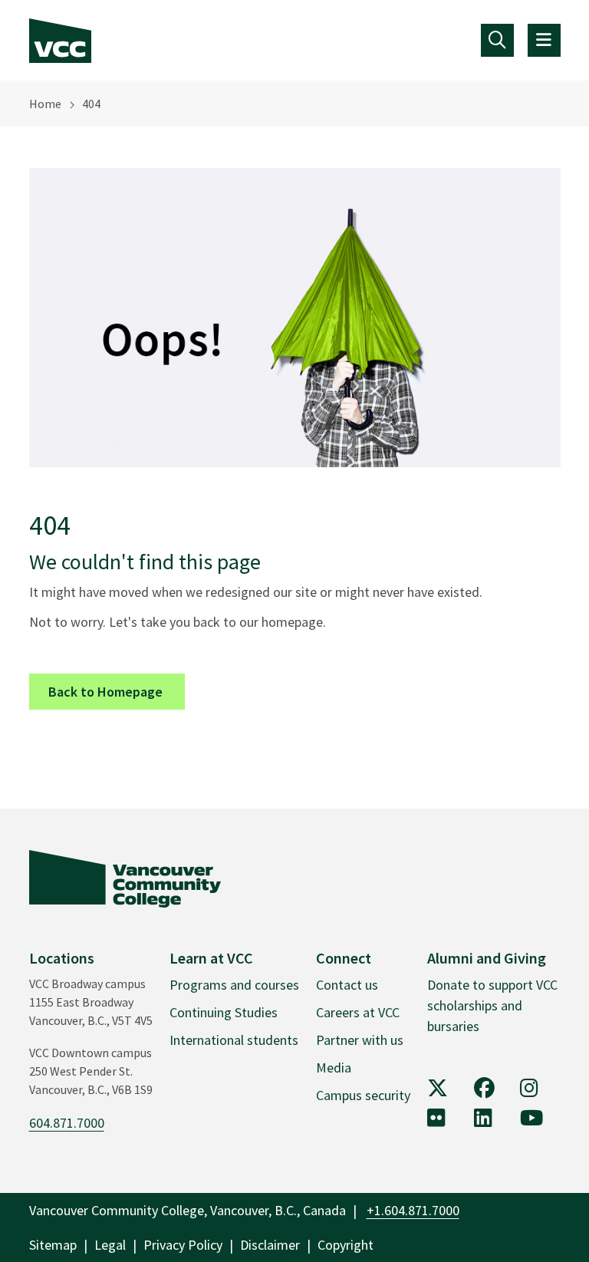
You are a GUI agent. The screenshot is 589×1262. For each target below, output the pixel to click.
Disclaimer (270, 1245)
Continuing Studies (223, 1012)
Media (333, 1067)
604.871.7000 (66, 1123)
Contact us (347, 984)
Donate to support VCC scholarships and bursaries (492, 1005)
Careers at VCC (358, 1012)
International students (233, 1040)
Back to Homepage (116, 691)
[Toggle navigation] (497, 40)
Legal (110, 1245)
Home (45, 103)
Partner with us (359, 1040)
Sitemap (53, 1245)
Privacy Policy (182, 1245)
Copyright (345, 1245)
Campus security (363, 1095)
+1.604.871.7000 (413, 1210)
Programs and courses (234, 984)
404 (91, 103)
